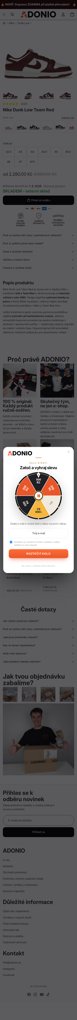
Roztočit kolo (38, 553)
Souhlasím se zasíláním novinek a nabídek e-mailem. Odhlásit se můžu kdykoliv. (37, 543)
